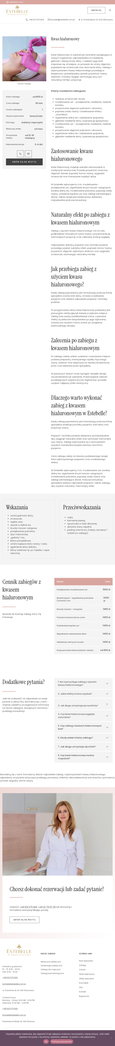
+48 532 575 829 (28, 906)
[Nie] (111, 1038)
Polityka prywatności (62, 1041)
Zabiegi (82, 965)
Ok (46, 1041)
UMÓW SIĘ (96, 10)
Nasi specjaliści (86, 961)
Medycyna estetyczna (51, 961)
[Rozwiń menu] (110, 10)
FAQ (81, 987)
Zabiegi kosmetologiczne (52, 973)
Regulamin (84, 996)
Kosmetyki (83, 983)
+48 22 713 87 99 (47, 906)
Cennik (82, 969)
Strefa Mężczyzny (86, 974)
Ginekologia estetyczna (51, 965)
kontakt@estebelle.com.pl (14, 984)
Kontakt (82, 991)
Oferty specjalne (86, 978)
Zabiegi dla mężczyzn (51, 969)
